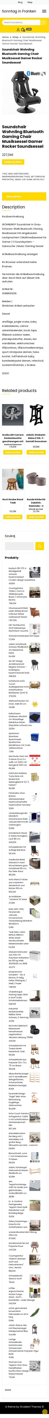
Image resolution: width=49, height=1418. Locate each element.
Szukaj (10, 536)
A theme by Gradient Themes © (24, 1406)
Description (13, 196)
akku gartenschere (18, 173)
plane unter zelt (36, 179)
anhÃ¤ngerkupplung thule (16, 176)
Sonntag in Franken (19, 11)
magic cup (20, 179)
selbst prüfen (13, 162)
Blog (20, 2)
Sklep (30, 2)
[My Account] (18, 29)
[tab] (23, 196)
